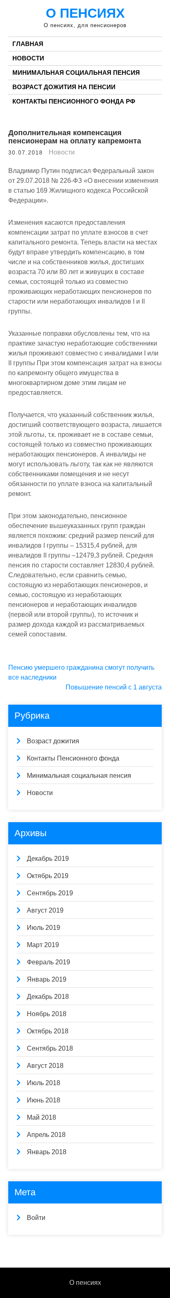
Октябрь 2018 (47, 1031)
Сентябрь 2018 (50, 1048)
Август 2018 (45, 1065)
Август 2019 (45, 910)
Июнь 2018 (43, 1100)
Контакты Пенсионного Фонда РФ (73, 101)
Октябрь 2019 (47, 875)
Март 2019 (43, 944)
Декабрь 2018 (48, 996)
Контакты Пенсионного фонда (73, 758)
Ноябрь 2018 (46, 1013)
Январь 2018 (46, 1151)
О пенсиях (85, 13)
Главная (27, 43)
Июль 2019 (43, 927)
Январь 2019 (46, 979)
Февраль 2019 (48, 962)
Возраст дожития (53, 741)
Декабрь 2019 (48, 858)
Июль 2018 (43, 1082)
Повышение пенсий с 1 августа (114, 687)
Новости (28, 58)
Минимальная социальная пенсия (76, 72)
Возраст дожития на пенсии (64, 86)
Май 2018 (41, 1117)
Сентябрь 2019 (50, 893)
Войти (36, 1217)
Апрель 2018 (46, 1134)
